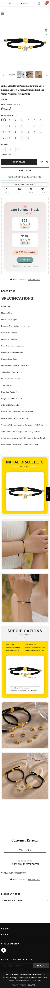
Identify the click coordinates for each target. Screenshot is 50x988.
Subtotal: (4, 154)
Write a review (25, 850)
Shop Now (25, 260)
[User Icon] (39, 3)
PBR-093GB (6, 109)
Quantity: (4, 145)
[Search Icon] (10, 3)
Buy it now (25, 170)
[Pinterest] (3, 950)
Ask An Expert (34, 279)
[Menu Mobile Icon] (2, 3)
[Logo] (25, 3)
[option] (25, 43)
